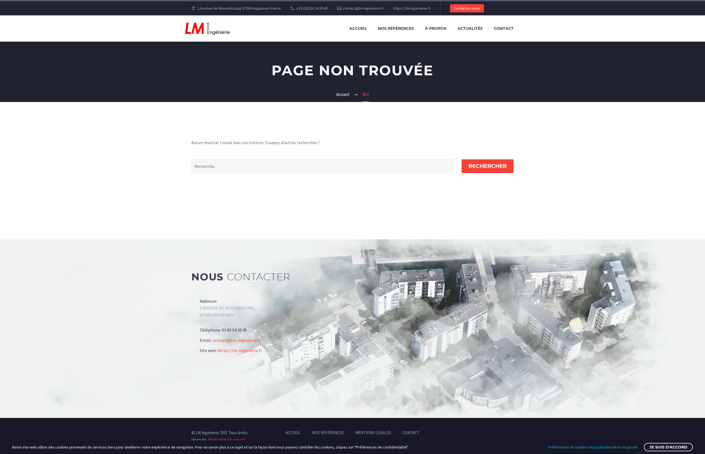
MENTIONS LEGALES (373, 433)
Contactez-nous (467, 8)
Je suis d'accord (668, 447)
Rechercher (487, 166)
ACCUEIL (358, 28)
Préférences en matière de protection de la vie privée (593, 447)
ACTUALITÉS (470, 28)
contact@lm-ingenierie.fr (363, 8)
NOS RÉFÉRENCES (396, 28)
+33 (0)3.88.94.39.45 (312, 8)
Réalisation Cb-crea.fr (226, 439)
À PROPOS (435, 28)
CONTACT (504, 28)
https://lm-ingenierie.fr (412, 8)
